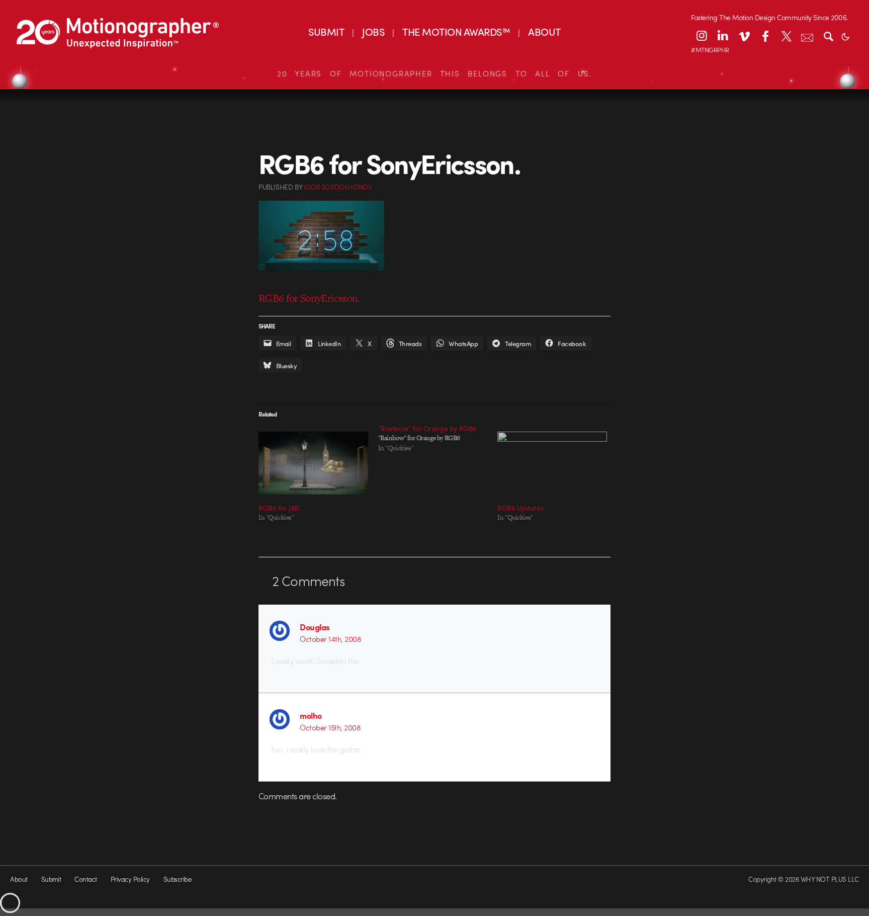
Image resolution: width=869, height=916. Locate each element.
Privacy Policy (130, 879)
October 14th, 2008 (330, 638)
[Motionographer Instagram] (701, 36)
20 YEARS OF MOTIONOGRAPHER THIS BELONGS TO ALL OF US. (434, 73)
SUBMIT (326, 31)
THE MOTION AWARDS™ (456, 31)
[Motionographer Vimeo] (744, 36)
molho (310, 715)
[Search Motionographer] (828, 36)
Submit (51, 879)
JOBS (373, 31)
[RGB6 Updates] (552, 463)
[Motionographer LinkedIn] (723, 36)
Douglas (314, 627)
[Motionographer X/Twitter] (786, 36)
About (18, 879)
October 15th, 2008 (330, 727)
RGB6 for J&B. (279, 508)
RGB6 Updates (520, 508)
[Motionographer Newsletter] (807, 36)
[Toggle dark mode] (845, 36)
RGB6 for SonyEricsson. (309, 298)
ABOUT (544, 31)
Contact (85, 879)
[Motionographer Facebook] (765, 36)
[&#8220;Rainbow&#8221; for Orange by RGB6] (438, 438)
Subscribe (177, 879)
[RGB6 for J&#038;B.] (313, 463)
